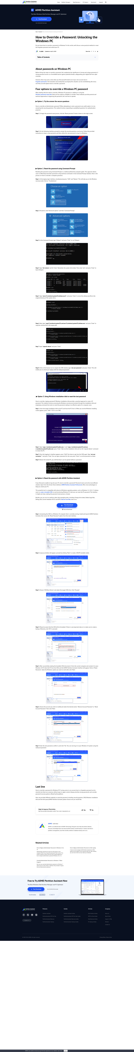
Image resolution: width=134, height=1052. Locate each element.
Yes (85, 810)
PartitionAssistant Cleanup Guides (71, 921)
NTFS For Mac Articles (92, 916)
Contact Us (107, 924)
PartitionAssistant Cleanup (48, 921)
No (92, 810)
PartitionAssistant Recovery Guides (71, 919)
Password (40, 31)
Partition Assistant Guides (69, 913)
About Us (107, 913)
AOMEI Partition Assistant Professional (71, 485)
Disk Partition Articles (92, 913)
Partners (107, 921)
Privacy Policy (103, 937)
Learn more (60, 1050)
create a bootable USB (46, 492)
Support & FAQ (108, 919)
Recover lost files (66, 499)
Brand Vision (108, 916)
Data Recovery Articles (92, 919)
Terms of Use (109, 937)
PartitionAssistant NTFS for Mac (49, 916)
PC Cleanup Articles (92, 921)
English (26, 920)
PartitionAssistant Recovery (48, 919)
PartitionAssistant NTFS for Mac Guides (72, 916)
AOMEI (42, 51)
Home (37, 31)
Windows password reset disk (44, 94)
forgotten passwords (41, 81)
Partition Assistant (47, 913)
